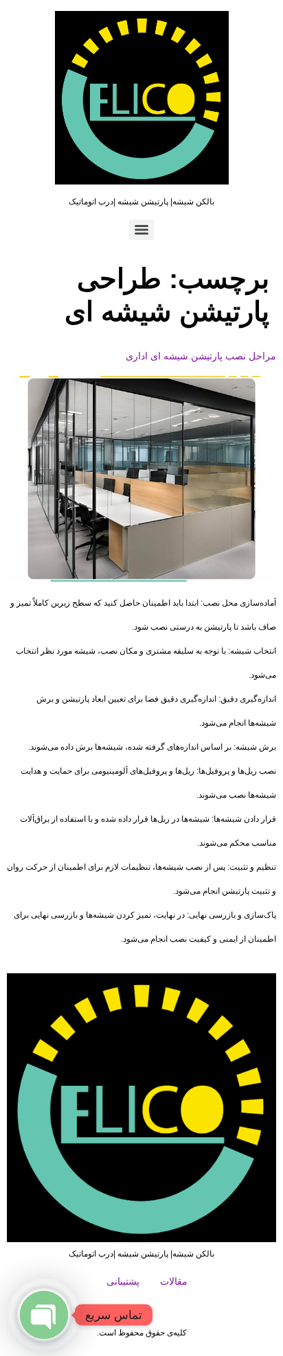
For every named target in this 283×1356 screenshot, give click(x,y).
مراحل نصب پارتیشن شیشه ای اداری (201, 355)
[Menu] (141, 229)
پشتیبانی (122, 1281)
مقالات (174, 1281)
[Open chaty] (44, 1315)
